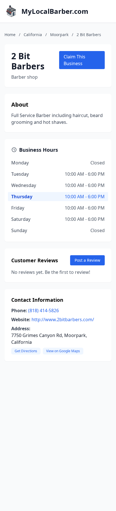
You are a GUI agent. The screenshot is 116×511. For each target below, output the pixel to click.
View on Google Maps (63, 351)
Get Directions (26, 351)
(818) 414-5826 (43, 310)
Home (10, 34)
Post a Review (87, 260)
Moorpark (59, 34)
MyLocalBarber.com (54, 11)
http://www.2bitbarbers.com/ (63, 319)
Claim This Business (74, 60)
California (33, 34)
